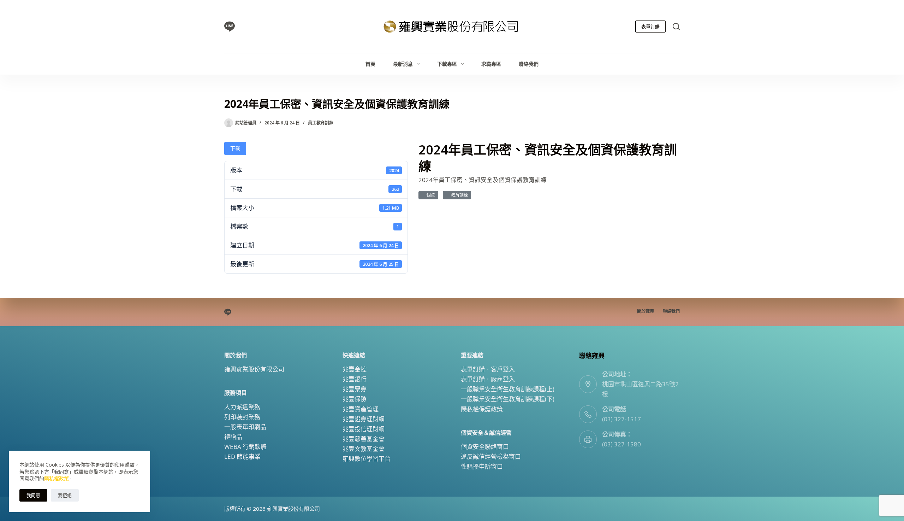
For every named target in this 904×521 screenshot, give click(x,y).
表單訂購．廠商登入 (488, 379)
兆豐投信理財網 (364, 429)
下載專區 (447, 63)
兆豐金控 (355, 369)
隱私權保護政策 (482, 409)
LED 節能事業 (242, 456)
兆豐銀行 (355, 379)
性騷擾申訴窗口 (482, 466)
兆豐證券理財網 (364, 419)
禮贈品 (233, 437)
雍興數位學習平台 (367, 459)
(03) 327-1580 (621, 444)
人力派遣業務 (242, 407)
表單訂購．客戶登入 (488, 369)
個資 (429, 195)
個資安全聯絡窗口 (485, 447)
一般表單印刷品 (245, 427)
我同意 (33, 495)
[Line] (229, 26)
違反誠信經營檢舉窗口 (491, 456)
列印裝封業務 (242, 417)
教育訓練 (458, 195)
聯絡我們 (529, 63)
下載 (235, 148)
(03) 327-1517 (621, 419)
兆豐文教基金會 (364, 449)
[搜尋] (676, 26)
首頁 (370, 63)
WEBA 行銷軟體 (245, 447)
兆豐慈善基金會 (364, 439)
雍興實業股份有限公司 (254, 369)
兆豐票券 (355, 389)
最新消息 (403, 63)
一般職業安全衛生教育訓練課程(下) (507, 399)
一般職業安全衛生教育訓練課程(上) (507, 389)
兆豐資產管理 (361, 409)
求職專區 (491, 63)
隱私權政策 (56, 478)
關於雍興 (645, 311)
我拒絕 (65, 495)
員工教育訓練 (320, 123)
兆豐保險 (355, 399)
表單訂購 (650, 26)
